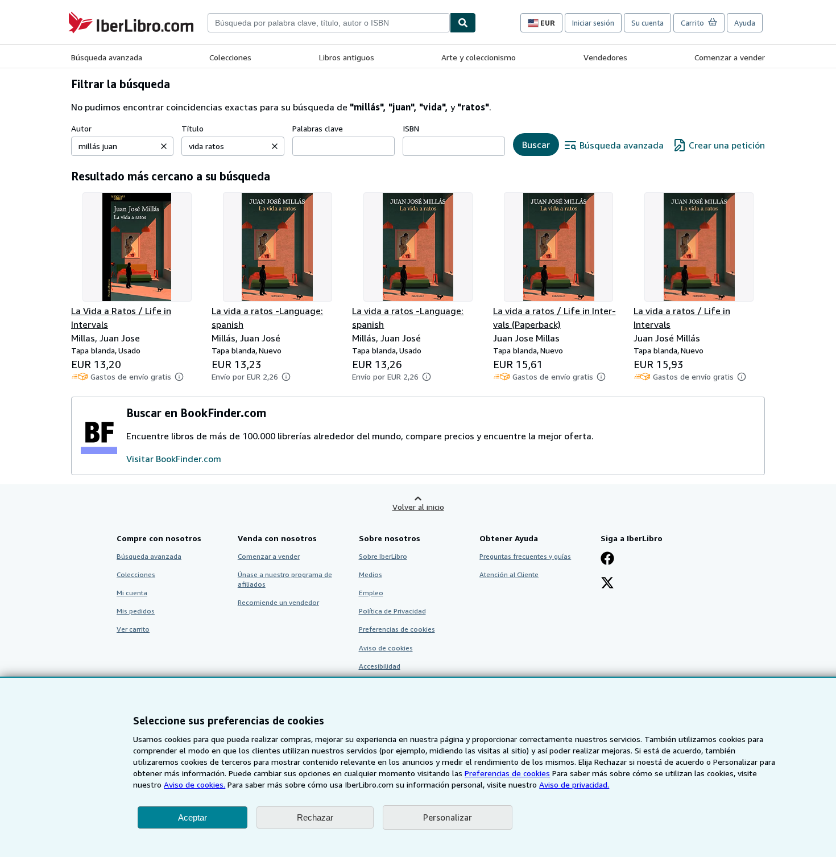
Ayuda (744, 22)
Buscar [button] (536, 144)
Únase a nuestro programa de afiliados (285, 579)
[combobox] (329, 22)
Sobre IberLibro (383, 556)
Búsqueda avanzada (106, 57)
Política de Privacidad (392, 611)
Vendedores (605, 57)
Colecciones (230, 57)
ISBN (411, 128)
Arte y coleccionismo (478, 57)
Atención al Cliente (509, 574)
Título (192, 128)
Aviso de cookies (386, 648)
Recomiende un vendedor (278, 602)
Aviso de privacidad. (574, 784)
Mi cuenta (132, 592)
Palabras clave (317, 128)
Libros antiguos (346, 57)
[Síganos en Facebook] (607, 559)
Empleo (371, 592)
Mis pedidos (136, 611)
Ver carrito (133, 629)
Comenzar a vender (729, 57)
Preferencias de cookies (507, 773)
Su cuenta (647, 22)
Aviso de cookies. (194, 784)
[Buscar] (462, 22)
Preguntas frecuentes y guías (525, 556)
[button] (164, 146)
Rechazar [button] (315, 817)
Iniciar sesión (593, 22)
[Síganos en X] (607, 584)
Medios (370, 574)
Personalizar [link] (447, 817)
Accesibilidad (379, 666)
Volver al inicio (418, 507)
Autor (81, 128)
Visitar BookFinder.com (173, 458)
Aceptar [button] (192, 817)
